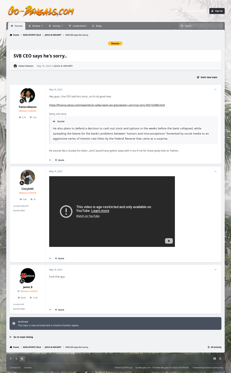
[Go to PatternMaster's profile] (15, 66)
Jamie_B (27, 287)
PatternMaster (26, 65)
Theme (117, 367)
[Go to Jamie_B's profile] (27, 275)
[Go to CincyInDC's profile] (27, 177)
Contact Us (15, 367)
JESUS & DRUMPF (63, 65)
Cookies (28, 367)
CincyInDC (28, 189)
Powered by (208, 367)
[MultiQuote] (50, 160)
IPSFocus (128, 367)
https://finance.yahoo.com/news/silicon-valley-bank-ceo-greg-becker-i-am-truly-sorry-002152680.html (107, 105)
